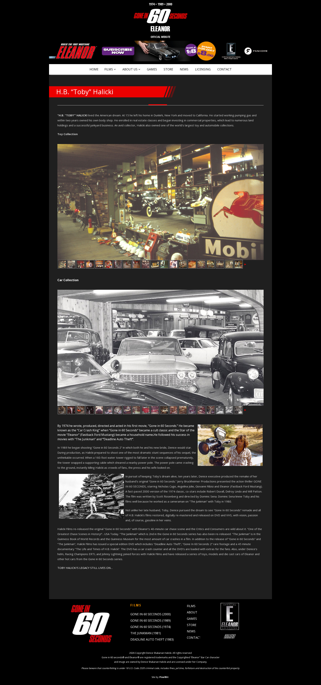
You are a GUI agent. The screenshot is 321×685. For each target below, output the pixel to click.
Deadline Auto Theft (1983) (152, 639)
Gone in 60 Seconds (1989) (150, 620)
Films (108, 69)
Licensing (203, 69)
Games (152, 69)
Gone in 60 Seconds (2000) (150, 614)
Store (168, 69)
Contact (224, 69)
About (192, 612)
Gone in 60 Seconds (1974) (150, 627)
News (184, 69)
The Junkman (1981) (145, 633)
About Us (129, 69)
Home (94, 69)
